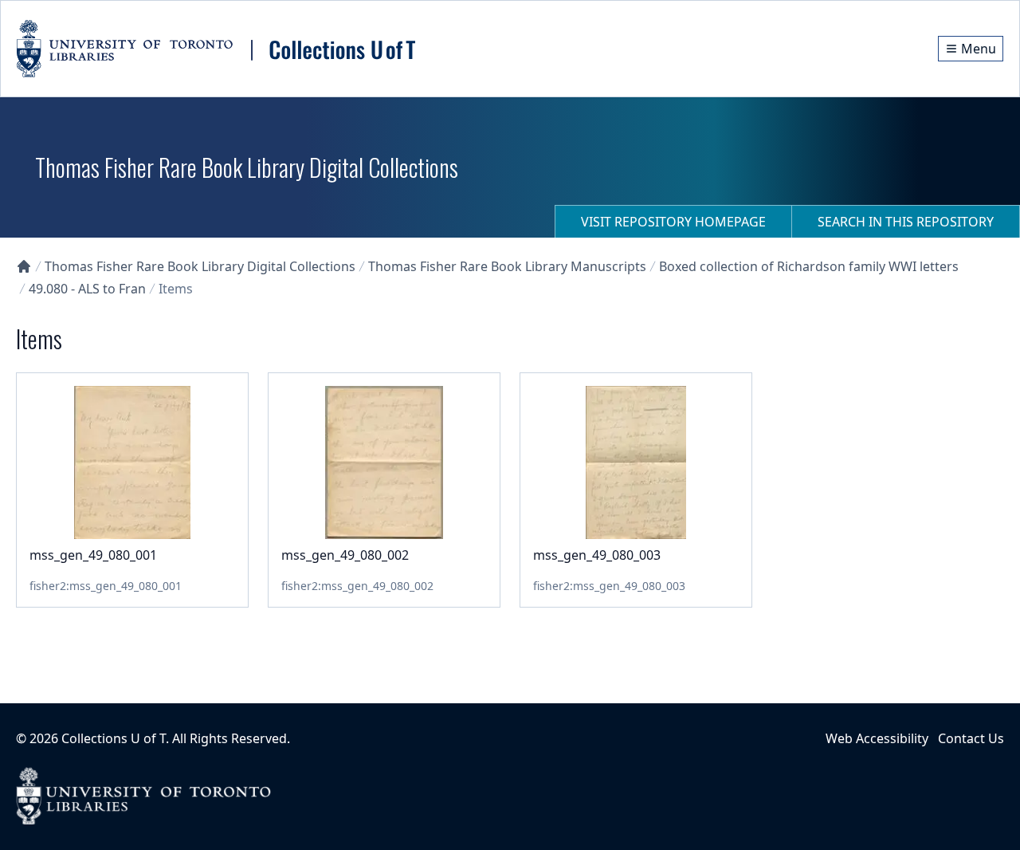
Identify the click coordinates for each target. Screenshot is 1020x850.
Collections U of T (113, 738)
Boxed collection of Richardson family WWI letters (809, 266)
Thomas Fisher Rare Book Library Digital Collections (200, 266)
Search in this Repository (906, 221)
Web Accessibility (877, 738)
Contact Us (971, 738)
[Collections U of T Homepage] (24, 266)
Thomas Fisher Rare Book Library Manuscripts (507, 266)
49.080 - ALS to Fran (87, 288)
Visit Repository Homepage (673, 221)
